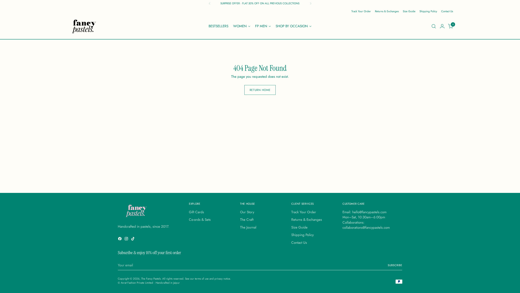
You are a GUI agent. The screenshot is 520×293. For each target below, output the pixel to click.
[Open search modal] (434, 26)
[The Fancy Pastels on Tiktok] (133, 239)
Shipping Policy (302, 234)
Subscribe (395, 265)
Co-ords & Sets (200, 219)
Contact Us (299, 242)
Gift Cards (196, 212)
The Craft (247, 219)
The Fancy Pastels (151, 279)
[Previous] (209, 3)
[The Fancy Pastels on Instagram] (126, 239)
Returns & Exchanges (306, 219)
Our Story (247, 212)
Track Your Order (303, 212)
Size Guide (299, 227)
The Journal (248, 227)
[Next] (310, 3)
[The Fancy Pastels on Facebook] (120, 239)
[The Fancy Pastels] (84, 26)
